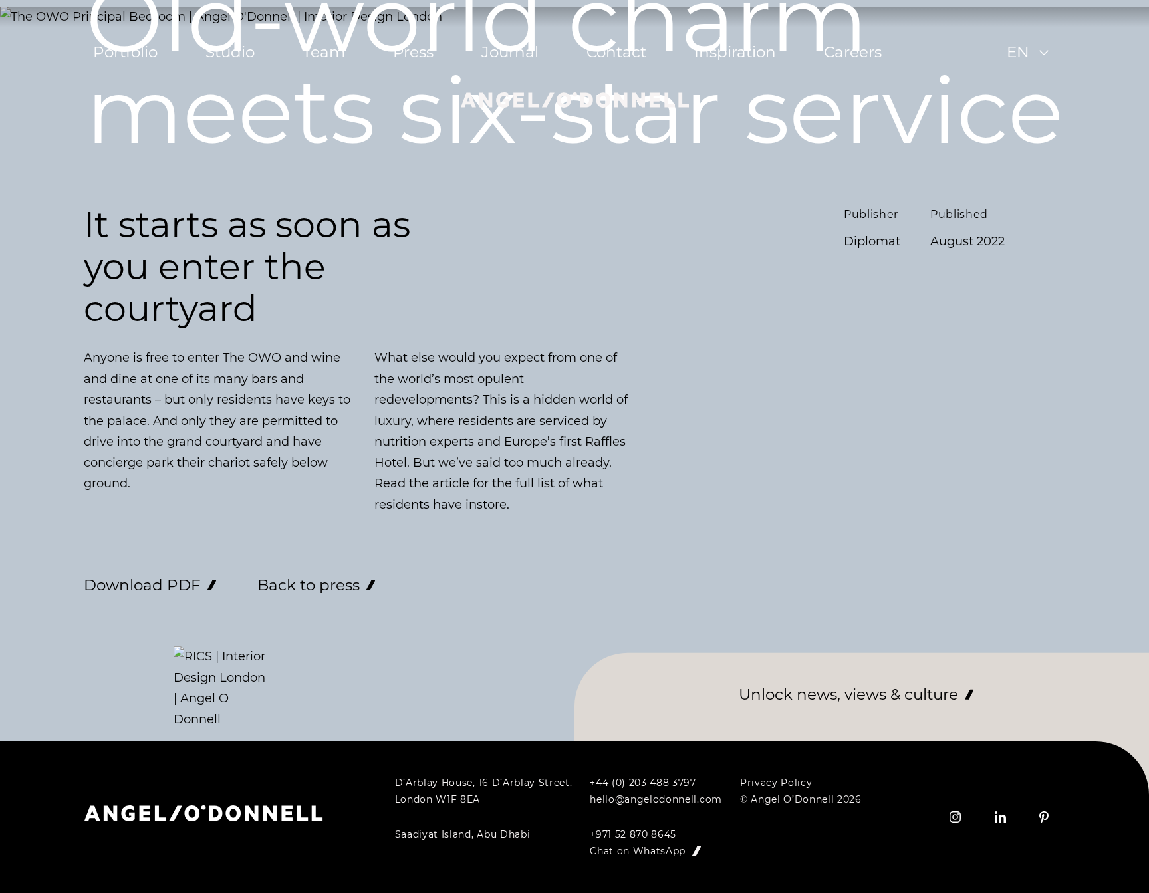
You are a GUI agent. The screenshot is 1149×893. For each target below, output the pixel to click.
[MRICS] (220, 688)
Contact (616, 52)
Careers (853, 52)
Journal (510, 52)
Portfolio (125, 52)
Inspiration (735, 52)
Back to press (308, 585)
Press (413, 52)
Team (324, 52)
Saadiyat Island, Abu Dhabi (463, 834)
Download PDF (142, 585)
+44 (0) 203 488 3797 (643, 782)
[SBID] (94, 657)
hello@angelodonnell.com (656, 799)
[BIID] (134, 657)
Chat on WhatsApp (639, 851)
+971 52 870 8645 (633, 834)
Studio (230, 52)
